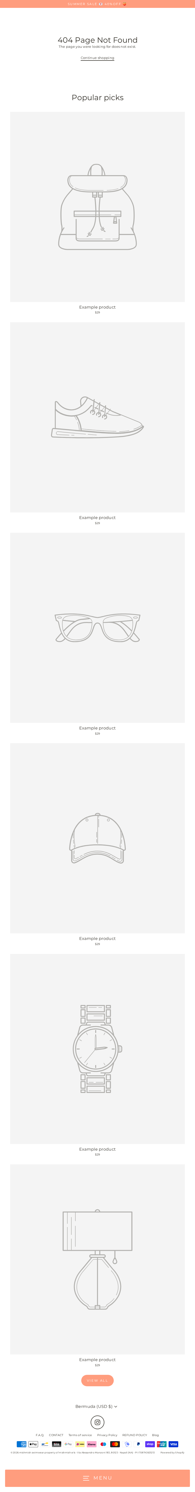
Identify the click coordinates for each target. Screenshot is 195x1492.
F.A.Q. (40, 1435)
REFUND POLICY (134, 1435)
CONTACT (56, 1435)
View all (97, 1380)
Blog (155, 1435)
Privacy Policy (107, 1435)
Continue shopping (97, 58)
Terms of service (80, 1435)
